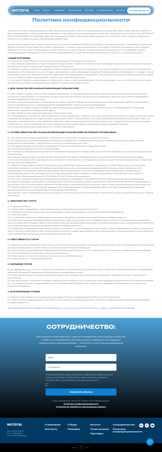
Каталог (95, 424)
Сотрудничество (124, 424)
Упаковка (73, 429)
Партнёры (96, 433)
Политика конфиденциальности (81, 404)
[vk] (141, 427)
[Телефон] (147, 427)
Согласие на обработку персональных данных (81, 407)
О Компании (52, 424)
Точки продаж (99, 429)
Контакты (51, 429)
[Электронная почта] (152, 427)
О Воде (72, 424)
